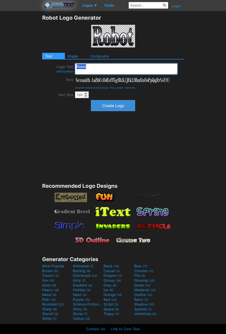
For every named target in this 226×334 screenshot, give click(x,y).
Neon (80, 294)
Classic (50, 275)
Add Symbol (64, 71)
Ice (108, 290)
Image (73, 56)
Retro (141, 299)
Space (111, 309)
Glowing (144, 280)
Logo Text (64, 69)
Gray (110, 285)
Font (69, 80)
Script (111, 304)
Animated (83, 266)
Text (48, 56)
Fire (139, 275)
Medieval (145, 290)
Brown (50, 271)
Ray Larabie (116, 87)
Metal (49, 294)
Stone (80, 313)
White (49, 318)
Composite (99, 56)
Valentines (145, 313)
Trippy (111, 313)
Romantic (130, 87)
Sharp (49, 309)
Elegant (113, 275)
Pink (49, 299)
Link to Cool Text (125, 329)
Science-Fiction (87, 304)
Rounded (53, 304)
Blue (140, 266)
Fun (48, 280)
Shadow (144, 304)
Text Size (65, 95)
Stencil (50, 313)
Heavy (50, 290)
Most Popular (53, 266)
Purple (81, 299)
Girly (79, 280)
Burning (81, 271)
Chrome (143, 271)
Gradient (82, 285)
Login (176, 6)
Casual (112, 271)
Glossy (112, 280)
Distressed (85, 275)
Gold (49, 285)
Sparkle (143, 309)
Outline (143, 294)
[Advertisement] (21, 80)
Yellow (81, 318)
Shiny (80, 309)
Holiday (82, 290)
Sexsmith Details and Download (91, 87)
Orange (113, 294)
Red (110, 299)
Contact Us (95, 329)
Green (142, 285)
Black (111, 266)
